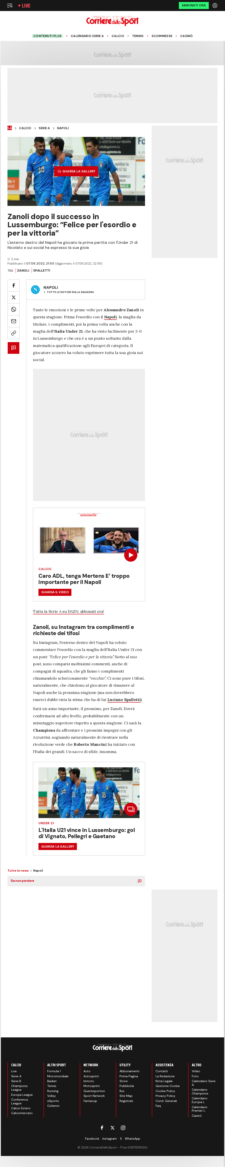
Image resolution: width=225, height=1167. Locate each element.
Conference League (19, 1101)
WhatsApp (132, 1139)
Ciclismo (53, 1106)
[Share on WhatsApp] (13, 309)
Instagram (109, 1139)
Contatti (162, 1071)
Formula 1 (54, 1071)
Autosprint (91, 1076)
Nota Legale (164, 1081)
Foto (195, 1076)
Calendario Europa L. (199, 1100)
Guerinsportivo (94, 1091)
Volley (51, 1096)
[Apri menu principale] (10, 5)
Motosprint (91, 1086)
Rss (122, 1091)
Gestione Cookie (168, 1086)
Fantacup (90, 1101)
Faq (158, 1106)
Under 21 (46, 823)
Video (196, 1071)
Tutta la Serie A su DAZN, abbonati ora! (68, 611)
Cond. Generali (166, 1101)
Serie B (16, 1081)
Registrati (126, 1101)
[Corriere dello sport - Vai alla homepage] (112, 21)
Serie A (44, 128)
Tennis (138, 36)
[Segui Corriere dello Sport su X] (112, 1127)
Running (52, 1091)
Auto (87, 1071)
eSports (53, 1101)
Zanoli (23, 270)
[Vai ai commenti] (13, 348)
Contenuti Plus (47, 36)
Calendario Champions (200, 1091)
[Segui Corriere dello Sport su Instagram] (123, 1127)
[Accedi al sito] (215, 5)
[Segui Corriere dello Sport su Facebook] (102, 1127)
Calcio (118, 36)
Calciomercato (22, 1113)
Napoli (63, 128)
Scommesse (162, 36)
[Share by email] (13, 321)
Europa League (22, 1095)
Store (124, 1081)
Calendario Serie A (87, 36)
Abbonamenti (129, 1071)
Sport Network (94, 1096)
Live (26, 5)
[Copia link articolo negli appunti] (13, 333)
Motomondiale (58, 1076)
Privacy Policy (165, 1096)
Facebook (92, 1139)
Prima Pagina (129, 1076)
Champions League (19, 1088)
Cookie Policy (165, 1091)
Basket (52, 1081)
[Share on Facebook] (13, 285)
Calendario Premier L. (199, 1109)
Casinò (186, 36)
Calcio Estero (21, 1108)
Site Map (126, 1096)
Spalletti (41, 270)
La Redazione (165, 1076)
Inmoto (88, 1081)
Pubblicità (127, 1086)
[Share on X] (13, 297)
